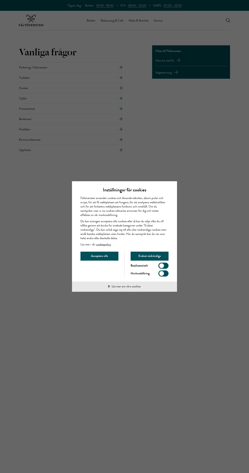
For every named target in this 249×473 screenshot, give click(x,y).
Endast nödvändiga (149, 256)
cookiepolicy (103, 244)
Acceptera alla (99, 256)
